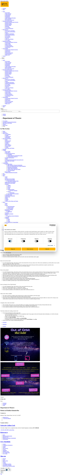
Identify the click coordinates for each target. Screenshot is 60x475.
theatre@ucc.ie (5, 417)
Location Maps (11, 429)
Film (4, 175)
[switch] (23, 241)
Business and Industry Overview (11, 42)
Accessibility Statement (7, 465)
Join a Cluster (7, 151)
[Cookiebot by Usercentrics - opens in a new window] (50, 225)
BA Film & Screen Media (10, 178)
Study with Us (5, 133)
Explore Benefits (8, 53)
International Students (9, 213)
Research (4, 149)
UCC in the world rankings (10, 31)
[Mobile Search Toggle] (0, 58)
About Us (4, 132)
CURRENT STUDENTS (7, 445)
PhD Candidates (8, 145)
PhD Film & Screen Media (10, 183)
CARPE (6, 147)
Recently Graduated (13, 190)
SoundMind (10, 154)
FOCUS (9, 186)
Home (4, 131)
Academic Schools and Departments (9, 122)
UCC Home (5, 120)
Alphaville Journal (8, 194)
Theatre (4, 124)
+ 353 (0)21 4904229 (7, 418)
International (7, 16)
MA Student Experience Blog (13, 181)
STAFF (4, 444)
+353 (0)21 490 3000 (4, 429)
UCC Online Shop (6, 452)
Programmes (7, 141)
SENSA (9, 191)
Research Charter (8, 23)
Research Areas (8, 140)
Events (9, 188)
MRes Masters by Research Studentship (15, 165)
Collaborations (5, 163)
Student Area (7, 196)
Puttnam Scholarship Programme (11, 172)
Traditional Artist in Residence (13, 215)
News (6, 177)
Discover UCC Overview (10, 30)
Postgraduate (7, 15)
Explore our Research (9, 28)
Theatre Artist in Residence (13, 168)
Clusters (9, 185)
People (6, 158)
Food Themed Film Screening (13, 193)
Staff (4, 9)
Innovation (7, 26)
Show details (50, 245)
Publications (12, 192)
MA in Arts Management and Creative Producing (17, 166)
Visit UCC (7, 38)
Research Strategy (8, 24)
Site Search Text (4, 111)
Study (4, 434)
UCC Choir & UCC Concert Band (11, 222)
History (6, 32)
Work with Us (7, 152)
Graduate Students (11, 189)
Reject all (13, 248)
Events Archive (10, 208)
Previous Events (10, 207)
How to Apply (7, 146)
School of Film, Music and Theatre (14, 169)
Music (4, 202)
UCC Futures (7, 27)
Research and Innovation (7, 435)
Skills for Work (8, 44)
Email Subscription (11, 206)
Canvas (4, 449)
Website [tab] (4, 114)
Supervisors (7, 143)
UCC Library (7, 35)
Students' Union (6, 451)
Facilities (6, 135)
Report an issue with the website (9, 466)
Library (4, 447)
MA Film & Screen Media (10, 179)
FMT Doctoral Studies (7, 138)
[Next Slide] (1, 472)
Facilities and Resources (9, 157)
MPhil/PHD (10, 211)
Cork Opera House (8, 164)
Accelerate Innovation (9, 46)
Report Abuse (5, 460)
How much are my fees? (9, 20)
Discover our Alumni (9, 52)
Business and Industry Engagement (9, 438)
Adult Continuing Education (10, 17)
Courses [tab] (4, 115)
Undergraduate (8, 14)
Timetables (7, 217)
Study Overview (8, 13)
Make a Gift (7, 54)
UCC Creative (7, 171)
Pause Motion (3, 470)
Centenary (7, 218)
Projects (9, 187)
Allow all (47, 248)
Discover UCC (5, 437)
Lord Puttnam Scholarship (10, 195)
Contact (6, 200)
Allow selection (30, 248)
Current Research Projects (10, 153)
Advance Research (8, 45)
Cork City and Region (9, 39)
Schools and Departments (10, 34)
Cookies (4, 462)
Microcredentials (8, 18)
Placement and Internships (12, 167)
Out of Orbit (5, 125)
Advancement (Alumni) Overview (11, 49)
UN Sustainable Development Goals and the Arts (14, 159)
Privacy (4, 461)
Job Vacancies (7, 36)
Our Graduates (8, 134)
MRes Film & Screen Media (10, 182)
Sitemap (4, 458)
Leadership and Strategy (9, 33)
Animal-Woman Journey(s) (13, 156)
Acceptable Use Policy (7, 463)
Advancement (5, 439)
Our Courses (7, 12)
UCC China (7, 40)
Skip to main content (4, 0)
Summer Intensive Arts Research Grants (15, 155)
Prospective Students (9, 209)
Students (4, 8)
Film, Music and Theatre (7, 123)
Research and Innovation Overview (11, 22)
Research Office (8, 25)
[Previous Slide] (9, 470)
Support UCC (7, 47)
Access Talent (7, 43)
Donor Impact (7, 51)
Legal (4, 459)
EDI (3, 173)
